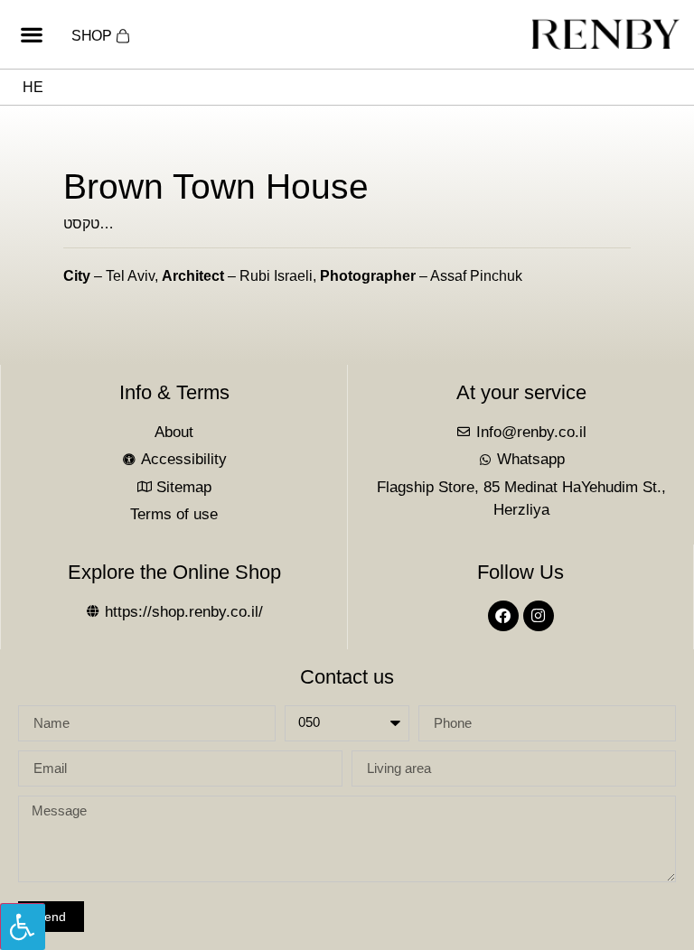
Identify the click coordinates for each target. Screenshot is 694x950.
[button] (31, 34)
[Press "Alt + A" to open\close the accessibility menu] (22, 926)
